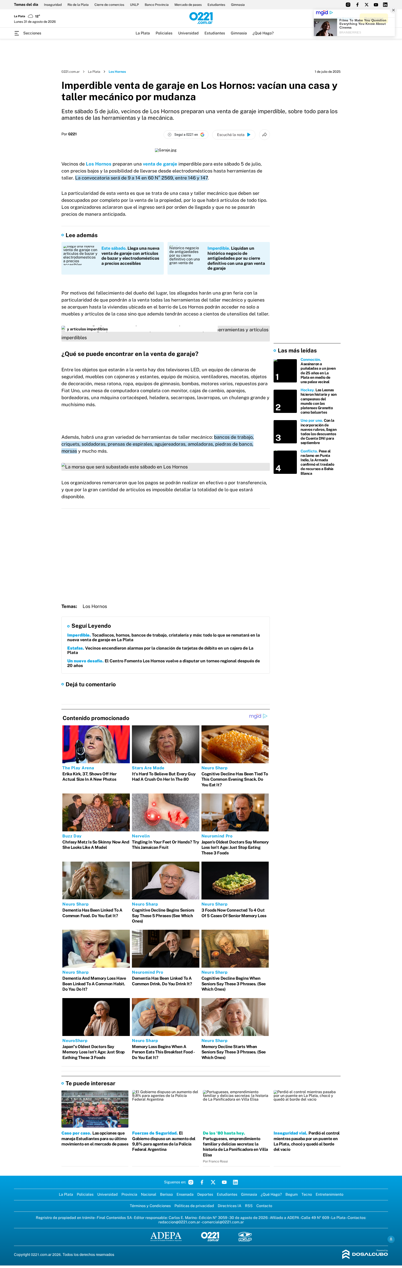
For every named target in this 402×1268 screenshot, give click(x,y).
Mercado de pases (188, 5)
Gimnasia (238, 5)
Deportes (205, 1194)
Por (69, 134)
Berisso (166, 1194)
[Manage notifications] (391, 1239)
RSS (249, 1206)
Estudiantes (216, 5)
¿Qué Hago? (263, 33)
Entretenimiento (329, 1194)
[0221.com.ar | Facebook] (357, 4)
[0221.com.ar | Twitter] (366, 4)
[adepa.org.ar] (166, 1237)
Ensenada (185, 1194)
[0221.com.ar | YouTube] (376, 4)
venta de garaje (160, 164)
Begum (291, 1194)
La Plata (143, 33)
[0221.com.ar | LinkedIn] (385, 4)
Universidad (188, 33)
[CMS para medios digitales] (365, 1255)
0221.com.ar (70, 71)
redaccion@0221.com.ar (179, 1222)
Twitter (213, 1182)
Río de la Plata (78, 5)
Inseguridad (53, 5)
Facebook (202, 1182)
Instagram (191, 1182)
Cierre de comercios (109, 5)
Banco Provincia (157, 5)
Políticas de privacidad (194, 1206)
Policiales (164, 33)
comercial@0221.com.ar (223, 1222)
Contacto (264, 1206)
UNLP (134, 5)
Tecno (307, 1194)
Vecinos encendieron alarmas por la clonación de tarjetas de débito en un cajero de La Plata (160, 650)
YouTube (224, 1182)
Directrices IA (229, 1206)
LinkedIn (235, 1182)
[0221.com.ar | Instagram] (348, 4)
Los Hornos (98, 164)
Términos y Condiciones (150, 1206)
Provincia (129, 1194)
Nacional (148, 1194)
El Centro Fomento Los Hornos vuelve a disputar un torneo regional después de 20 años (163, 663)
